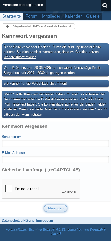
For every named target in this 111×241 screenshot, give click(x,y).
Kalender (73, 16)
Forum (31, 16)
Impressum (44, 220)
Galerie (93, 16)
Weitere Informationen (20, 57)
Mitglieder (51, 16)
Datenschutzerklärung (18, 220)
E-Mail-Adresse (13, 153)
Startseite (11, 16)
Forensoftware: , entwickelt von (56, 232)
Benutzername (12, 137)
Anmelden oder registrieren (23, 5)
